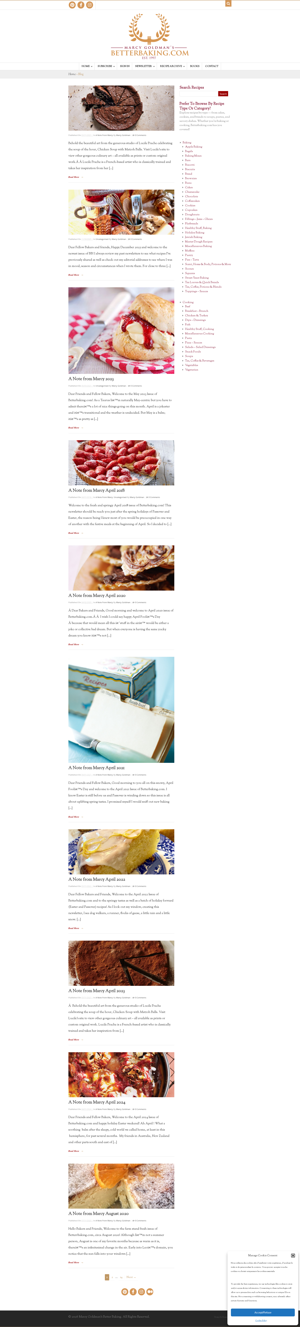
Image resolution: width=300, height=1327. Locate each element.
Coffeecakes (192, 201)
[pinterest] (72, 5)
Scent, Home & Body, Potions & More (208, 264)
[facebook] (80, 5)
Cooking (188, 303)
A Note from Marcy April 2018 (96, 491)
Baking (187, 143)
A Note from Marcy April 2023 (96, 991)
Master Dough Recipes (198, 242)
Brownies (191, 179)
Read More (73, 176)
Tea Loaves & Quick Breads (202, 283)
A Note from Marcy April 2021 (96, 768)
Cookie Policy (261, 1320)
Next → (131, 1277)
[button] (293, 1255)
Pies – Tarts (192, 260)
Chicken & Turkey (196, 316)
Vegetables (191, 365)
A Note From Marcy (104, 135)
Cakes (189, 188)
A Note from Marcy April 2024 (96, 1102)
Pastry (189, 255)
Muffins (189, 251)
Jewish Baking (193, 237)
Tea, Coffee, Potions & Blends (203, 287)
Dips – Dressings (195, 320)
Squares (190, 273)
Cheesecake (192, 192)
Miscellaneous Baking (198, 246)
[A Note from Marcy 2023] (121, 330)
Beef (187, 307)
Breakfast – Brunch (196, 311)
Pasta (188, 338)
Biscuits (190, 170)
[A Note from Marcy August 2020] (121, 1186)
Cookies (190, 206)
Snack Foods (193, 352)
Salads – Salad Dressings (200, 347)
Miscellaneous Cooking (199, 334)
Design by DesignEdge (223, 1317)
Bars (187, 161)
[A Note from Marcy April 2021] (121, 710)
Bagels (189, 151)
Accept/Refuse (263, 1312)
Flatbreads (191, 224)
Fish (187, 325)
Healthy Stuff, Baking (198, 228)
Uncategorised (102, 239)
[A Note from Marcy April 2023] (121, 963)
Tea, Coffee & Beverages (199, 361)
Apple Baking (193, 147)
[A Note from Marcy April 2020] (121, 568)
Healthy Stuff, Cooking (199, 329)
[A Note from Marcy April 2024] (121, 1074)
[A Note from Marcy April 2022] (121, 851)
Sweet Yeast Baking (197, 278)
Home (72, 74)
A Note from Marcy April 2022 (96, 879)
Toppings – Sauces (196, 292)
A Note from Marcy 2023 (91, 379)
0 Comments (140, 135)
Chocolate (191, 197)
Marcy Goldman (123, 135)
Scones (189, 269)
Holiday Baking (194, 233)
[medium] (149, 1291)
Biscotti (190, 165)
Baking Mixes (193, 156)
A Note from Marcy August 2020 (98, 1214)
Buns (188, 183)
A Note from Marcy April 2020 (97, 596)
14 (121, 1277)
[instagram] (89, 5)
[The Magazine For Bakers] (150, 57)
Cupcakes (191, 210)
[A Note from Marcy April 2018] (121, 462)
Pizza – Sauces (193, 343)
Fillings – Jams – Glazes (199, 219)
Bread (188, 174)
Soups (189, 356)
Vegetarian (191, 370)
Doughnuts (192, 215)
